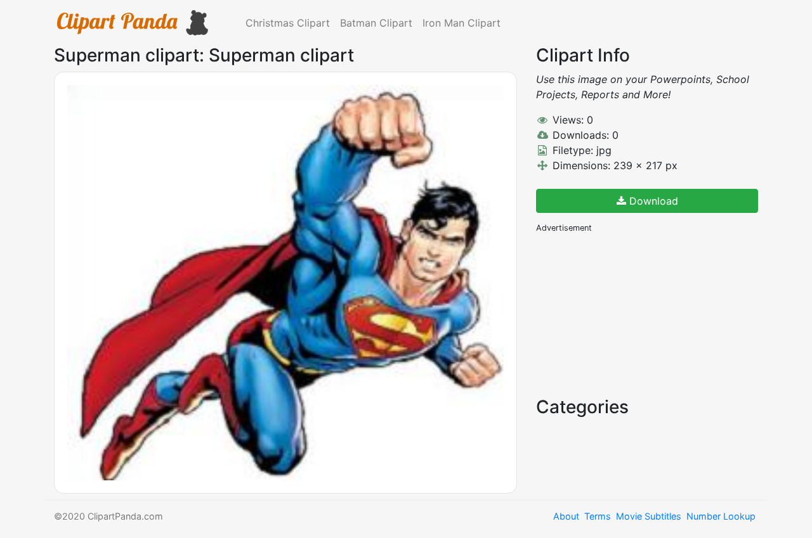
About (566, 516)
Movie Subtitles (648, 516)
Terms (597, 516)
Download (652, 201)
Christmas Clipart (288, 22)
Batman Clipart (376, 22)
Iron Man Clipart (461, 22)
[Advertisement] (631, 313)
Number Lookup (721, 516)
